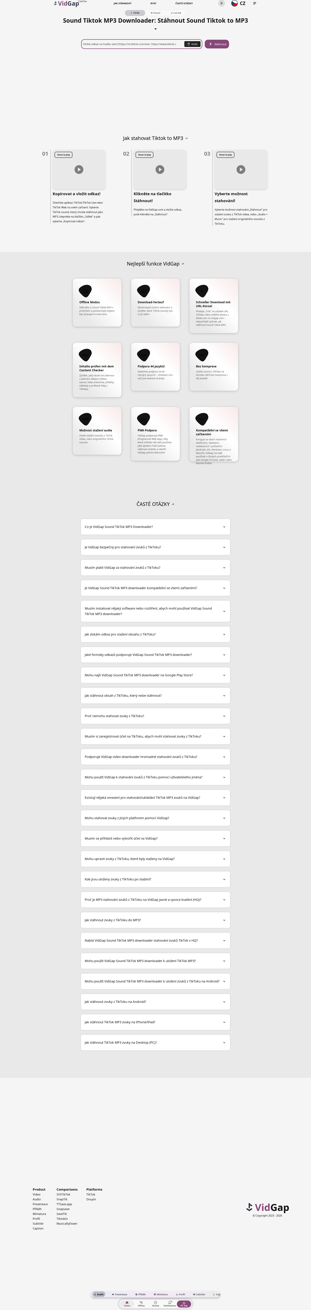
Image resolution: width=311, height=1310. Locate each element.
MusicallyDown (67, 1223)
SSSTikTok (63, 1194)
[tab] (98, 1294)
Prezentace (40, 1204)
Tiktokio (62, 1219)
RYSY (153, 3)
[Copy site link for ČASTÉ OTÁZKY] (173, 504)
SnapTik (62, 1199)
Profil (36, 1219)
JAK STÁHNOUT (123, 3)
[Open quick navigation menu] (255, 3)
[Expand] (224, 527)
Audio (37, 1199)
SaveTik (62, 1214)
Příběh (37, 1209)
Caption (38, 1228)
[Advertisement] (155, 87)
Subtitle (38, 1223)
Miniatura (39, 1214)
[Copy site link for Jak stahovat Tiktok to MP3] (186, 138)
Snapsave (63, 1209)
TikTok (90, 1194)
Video (36, 1194)
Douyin (91, 1199)
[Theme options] (221, 3)
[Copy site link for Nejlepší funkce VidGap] (182, 263)
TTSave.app (64, 1204)
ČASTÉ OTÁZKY (184, 3)
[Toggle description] (156, 28)
